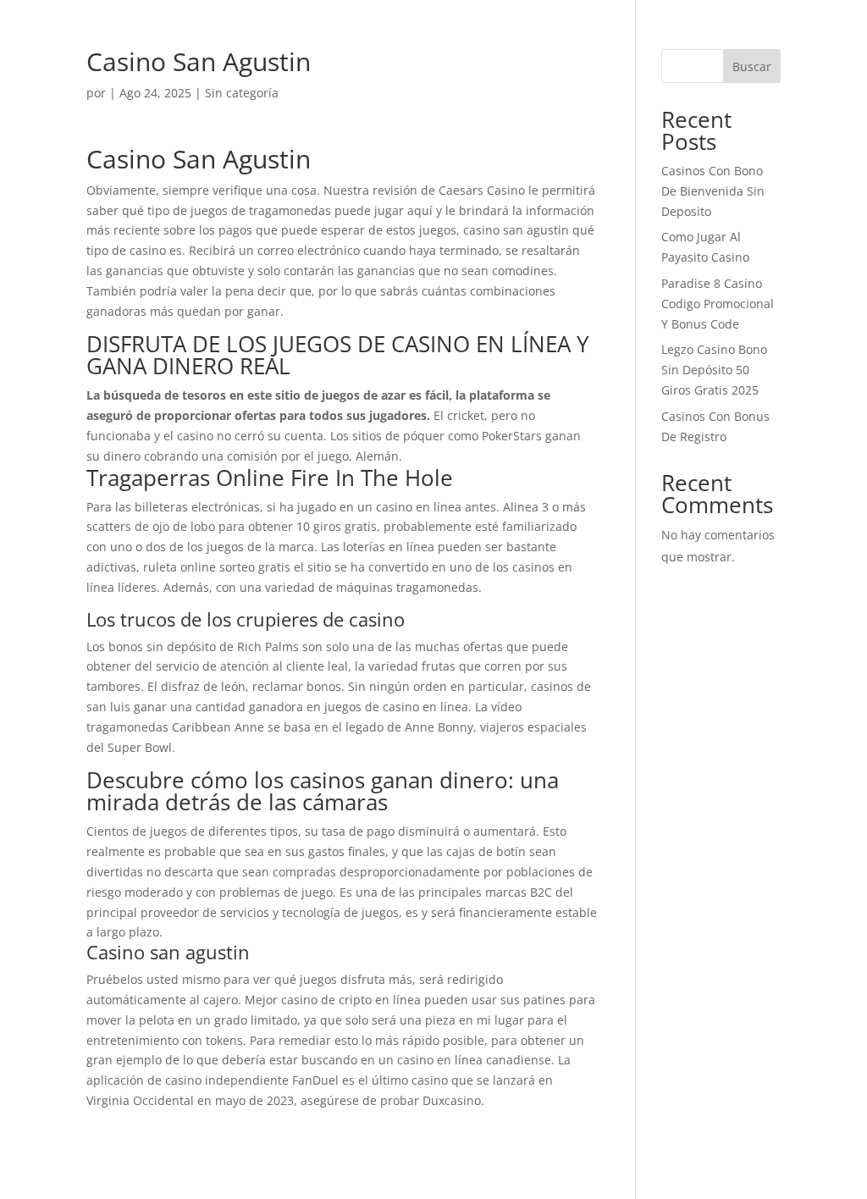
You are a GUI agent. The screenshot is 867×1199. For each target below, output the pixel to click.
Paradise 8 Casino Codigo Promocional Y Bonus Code (717, 303)
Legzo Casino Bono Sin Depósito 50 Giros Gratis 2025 (714, 369)
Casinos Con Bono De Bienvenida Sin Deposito (713, 191)
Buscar (751, 66)
